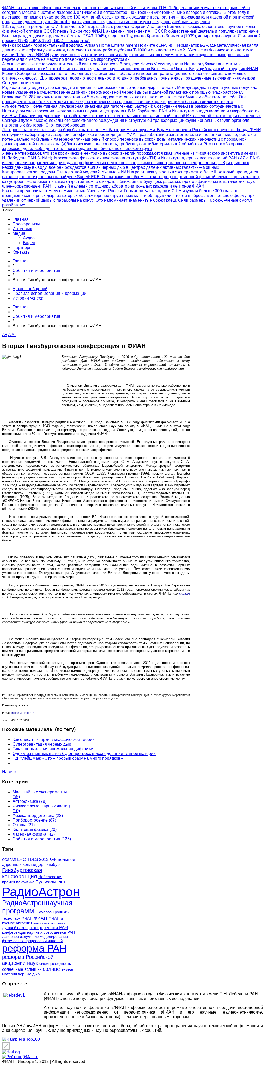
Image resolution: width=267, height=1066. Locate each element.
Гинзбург (52, 864)
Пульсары (46, 881)
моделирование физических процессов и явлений (35, 939)
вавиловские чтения (49, 923)
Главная (21, 261)
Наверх (9, 772)
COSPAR (9, 860)
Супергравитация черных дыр (42, 744)
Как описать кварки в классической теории (54, 739)
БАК (53, 860)
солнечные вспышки (22, 969)
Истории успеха (28, 298)
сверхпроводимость (55, 964)
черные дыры (30, 974)
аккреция (24, 923)
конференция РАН (49, 927)
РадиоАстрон (41, 892)
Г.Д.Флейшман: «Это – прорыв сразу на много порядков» (68, 758)
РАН (61, 882)
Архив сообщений (30, 288)
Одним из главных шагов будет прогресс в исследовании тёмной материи (84, 753)
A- (13, 334)
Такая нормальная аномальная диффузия (53, 749)
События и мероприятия (36, 270)
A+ (4, 334)
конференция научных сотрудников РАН (38, 932)
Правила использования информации (49, 293)
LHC (22, 859)
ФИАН (41, 918)
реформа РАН (34, 948)
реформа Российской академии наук (27, 960)
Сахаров (44, 912)
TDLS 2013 (38, 859)
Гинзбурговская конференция (22, 873)
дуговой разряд (16, 928)
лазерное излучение (21, 937)
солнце (52, 969)
